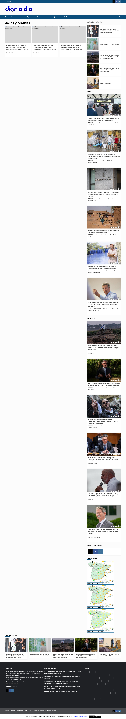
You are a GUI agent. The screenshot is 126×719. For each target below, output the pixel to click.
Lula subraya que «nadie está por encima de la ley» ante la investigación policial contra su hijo (103, 495)
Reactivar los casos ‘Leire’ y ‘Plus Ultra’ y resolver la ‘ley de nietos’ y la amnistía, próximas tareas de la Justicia (103, 195)
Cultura (91, 678)
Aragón (92, 672)
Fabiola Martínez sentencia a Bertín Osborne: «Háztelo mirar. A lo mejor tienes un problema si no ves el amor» (109, 30)
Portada (7, 17)
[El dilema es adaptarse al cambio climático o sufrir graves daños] (18, 34)
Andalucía (86, 672)
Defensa (97, 678)
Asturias (98, 672)
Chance (112, 675)
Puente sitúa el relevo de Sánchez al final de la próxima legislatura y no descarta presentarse (102, 268)
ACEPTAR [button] (91, 716)
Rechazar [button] (98, 716)
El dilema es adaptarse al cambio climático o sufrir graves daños (16, 46)
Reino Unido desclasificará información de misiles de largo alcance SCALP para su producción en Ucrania (109, 69)
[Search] (120, 16)
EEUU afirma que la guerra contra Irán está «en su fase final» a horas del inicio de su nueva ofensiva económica (103, 532)
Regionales (30, 17)
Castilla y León (98, 675)
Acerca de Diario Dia (22, 712)
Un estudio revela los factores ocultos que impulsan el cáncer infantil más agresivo (109, 43)
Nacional (13, 17)
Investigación (87, 689)
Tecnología (53, 17)
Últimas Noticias (87, 701)
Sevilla (85, 698)
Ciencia (39, 17)
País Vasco (98, 695)
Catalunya (106, 675)
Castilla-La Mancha (88, 675)
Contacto (31, 712)
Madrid (95, 692)
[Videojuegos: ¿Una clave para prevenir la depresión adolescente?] (93, 82)
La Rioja (111, 689)
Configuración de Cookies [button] (80, 716)
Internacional (21, 17)
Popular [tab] (99, 22)
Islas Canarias (104, 689)
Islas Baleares (95, 689)
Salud (26, 710)
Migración (101, 692)
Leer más (8, 55)
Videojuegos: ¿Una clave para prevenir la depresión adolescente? (109, 82)
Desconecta (110, 678)
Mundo (107, 692)
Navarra (92, 695)
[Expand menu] (34, 17)
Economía (45, 17)
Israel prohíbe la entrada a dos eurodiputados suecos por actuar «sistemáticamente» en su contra (103, 459)
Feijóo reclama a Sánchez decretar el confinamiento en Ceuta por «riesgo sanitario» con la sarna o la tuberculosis (103, 305)
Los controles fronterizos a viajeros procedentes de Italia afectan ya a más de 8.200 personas (103, 120)
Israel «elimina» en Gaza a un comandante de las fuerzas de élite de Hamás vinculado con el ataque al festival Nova (109, 56)
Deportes (60, 17)
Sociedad (66, 17)
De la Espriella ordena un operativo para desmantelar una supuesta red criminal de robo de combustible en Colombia (103, 422)
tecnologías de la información (102, 698)
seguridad (112, 695)
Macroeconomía (88, 692)
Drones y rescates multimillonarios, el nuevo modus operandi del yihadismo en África (103, 232)
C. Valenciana (105, 672)
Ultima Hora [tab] (91, 22)
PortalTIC (105, 695)
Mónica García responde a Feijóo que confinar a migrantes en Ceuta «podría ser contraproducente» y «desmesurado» (104, 156)
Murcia (113, 692)
